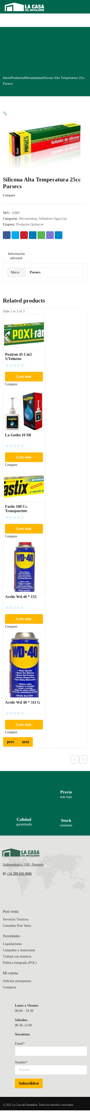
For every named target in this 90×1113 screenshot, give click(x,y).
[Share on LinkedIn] (32, 235)
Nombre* (21, 1062)
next (25, 742)
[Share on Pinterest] (24, 235)
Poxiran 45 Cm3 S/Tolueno (18, 356)
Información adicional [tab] (16, 256)
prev (10, 742)
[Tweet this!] (15, 235)
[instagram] (24, 888)
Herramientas (33, 78)
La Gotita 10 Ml (18, 435)
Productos (17, 78)
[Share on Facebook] (7, 235)
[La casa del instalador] (24, 6)
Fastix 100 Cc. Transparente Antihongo (16, 510)
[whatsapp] (33, 888)
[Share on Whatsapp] (41, 235)
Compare (9, 195)
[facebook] (14, 888)
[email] (5, 888)
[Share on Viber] (50, 235)
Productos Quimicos (29, 224)
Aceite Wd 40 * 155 (20, 597)
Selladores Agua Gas (53, 218)
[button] (5, 113)
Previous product (74, 759)
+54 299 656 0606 (19, 873)
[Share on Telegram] (58, 235)
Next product (83, 759)
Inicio (7, 78)
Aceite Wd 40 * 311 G (22, 702)
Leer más (23, 376)
